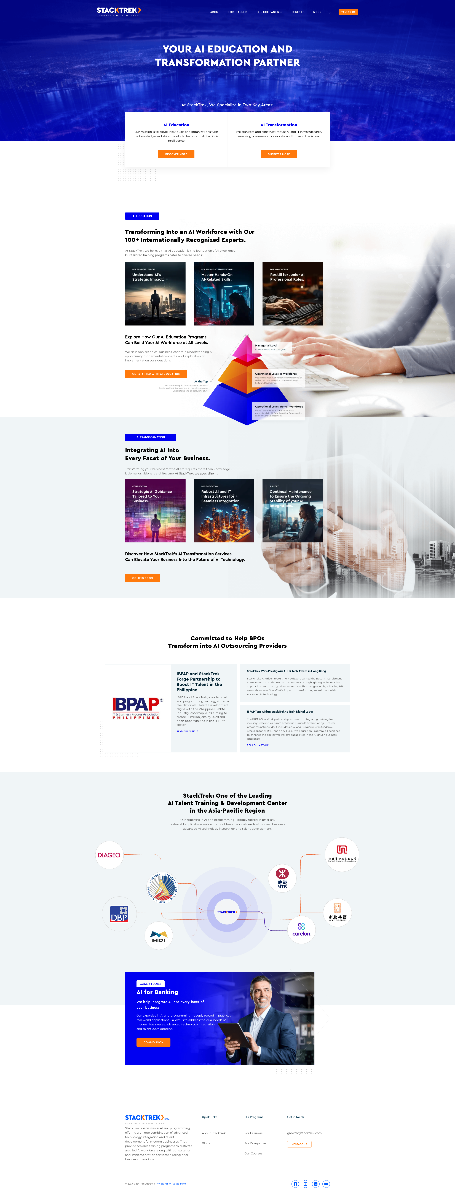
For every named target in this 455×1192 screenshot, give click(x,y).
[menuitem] (215, 12)
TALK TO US (348, 12)
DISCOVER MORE (176, 154)
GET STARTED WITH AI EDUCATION (156, 374)
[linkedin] (316, 1184)
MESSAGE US (299, 1144)
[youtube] (326, 1184)
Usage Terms (179, 1184)
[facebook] (295, 1184)
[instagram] (305, 1184)
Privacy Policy (164, 1184)
